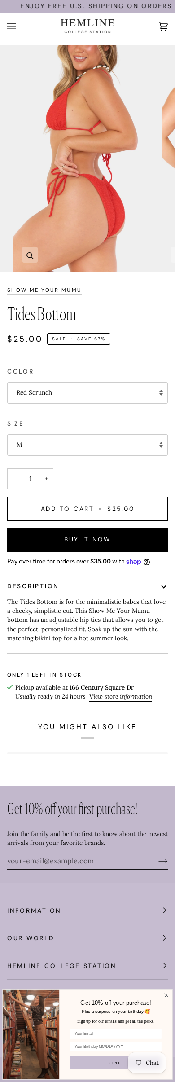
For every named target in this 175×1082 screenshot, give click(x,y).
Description (33, 586)
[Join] (156, 860)
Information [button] (34, 910)
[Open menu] (20, 26)
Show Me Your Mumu (44, 290)
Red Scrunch (34, 392)
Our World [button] (30, 938)
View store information (120, 696)
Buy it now (87, 539)
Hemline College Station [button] (62, 966)
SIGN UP (116, 1062)
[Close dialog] (166, 995)
